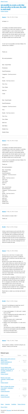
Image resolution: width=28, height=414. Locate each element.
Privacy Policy (4, 407)
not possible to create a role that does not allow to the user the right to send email (13, 7)
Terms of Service (21, 404)
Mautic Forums (4, 1)
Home (2, 404)
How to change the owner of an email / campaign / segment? (7, 388)
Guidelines (13, 404)
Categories (7, 404)
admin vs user (4, 395)
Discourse (9, 410)
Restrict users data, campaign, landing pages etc (7, 379)
